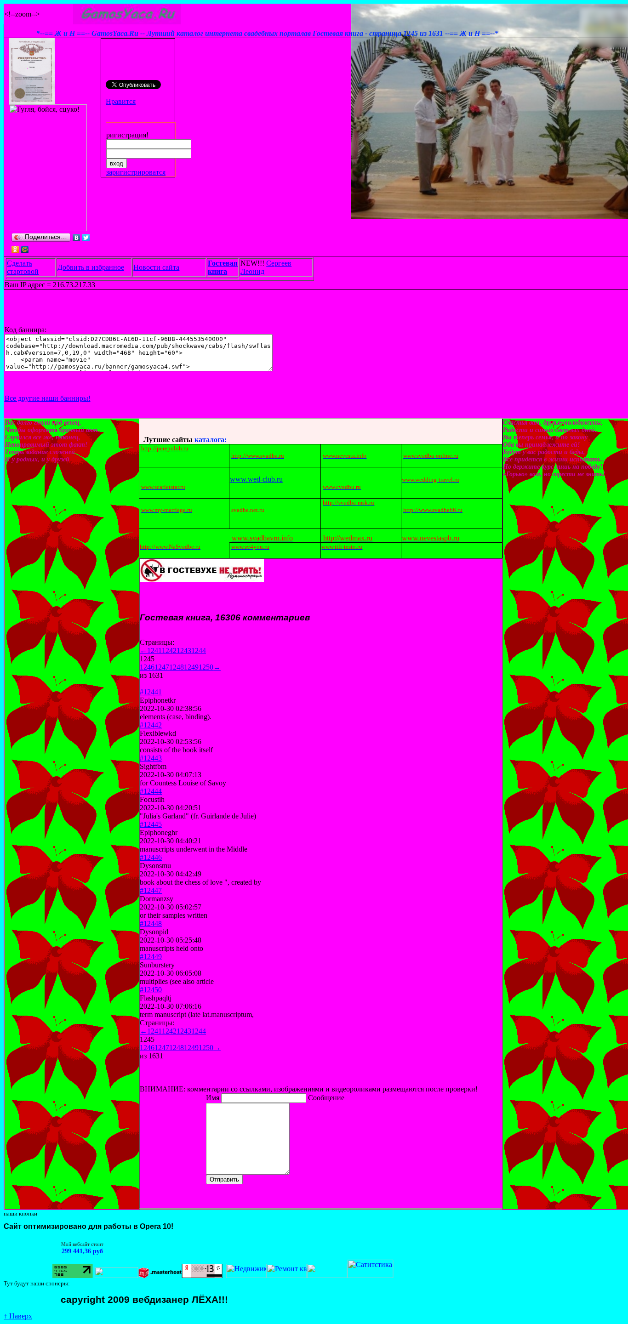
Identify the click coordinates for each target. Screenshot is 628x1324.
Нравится (121, 101)
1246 (147, 667)
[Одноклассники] (15, 250)
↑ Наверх (18, 1316)
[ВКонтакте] (76, 238)
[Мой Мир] (25, 250)
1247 (161, 667)
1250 (206, 667)
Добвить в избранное (90, 267)
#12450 (151, 990)
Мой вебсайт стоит (47, 1244)
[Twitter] (86, 238)
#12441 (151, 692)
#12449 (151, 956)
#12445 (151, 824)
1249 (191, 667)
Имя (213, 1098)
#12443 (151, 758)
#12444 (151, 791)
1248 (176, 667)
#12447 (151, 890)
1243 (184, 650)
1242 (169, 650)
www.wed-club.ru (256, 479)
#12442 (151, 725)
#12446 (151, 857)
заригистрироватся (136, 172)
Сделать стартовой (23, 267)
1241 (154, 650)
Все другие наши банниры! (48, 398)
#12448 (151, 923)
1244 (198, 650)
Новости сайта (156, 267)
